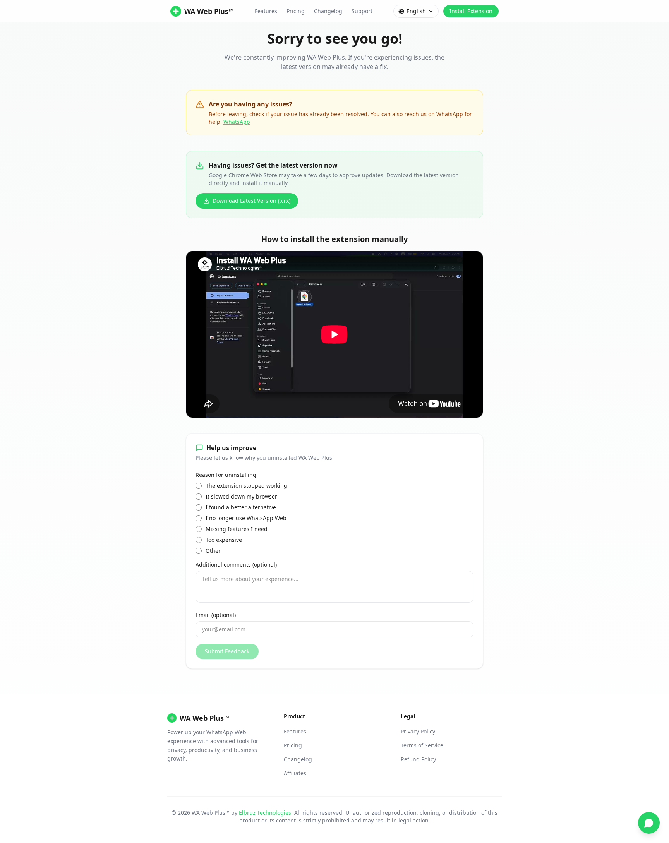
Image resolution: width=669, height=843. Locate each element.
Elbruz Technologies (265, 812)
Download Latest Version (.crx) (251, 200)
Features (266, 11)
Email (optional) (216, 615)
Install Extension (470, 11)
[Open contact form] (649, 823)
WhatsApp (236, 121)
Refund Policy (418, 759)
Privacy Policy (418, 731)
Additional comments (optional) (236, 564)
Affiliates (295, 773)
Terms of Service (422, 745)
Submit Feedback (227, 651)
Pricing (295, 11)
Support (362, 11)
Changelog (328, 11)
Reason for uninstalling (226, 474)
